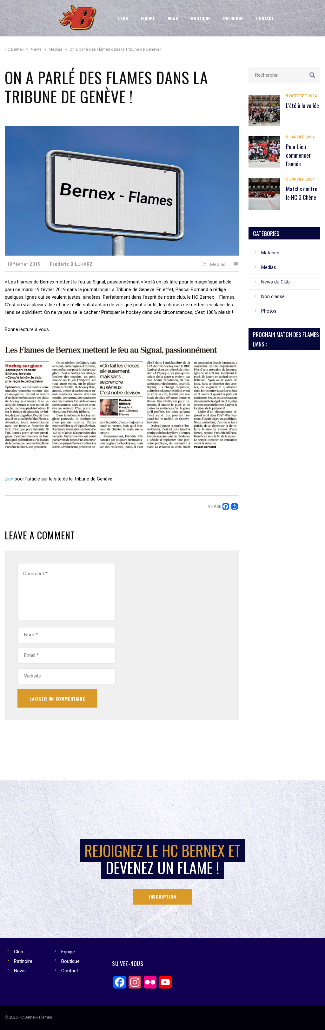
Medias (218, 264)
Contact (69, 971)
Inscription (162, 896)
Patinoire (23, 961)
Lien (9, 479)
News (20, 971)
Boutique (70, 961)
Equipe (68, 952)
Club (18, 952)
